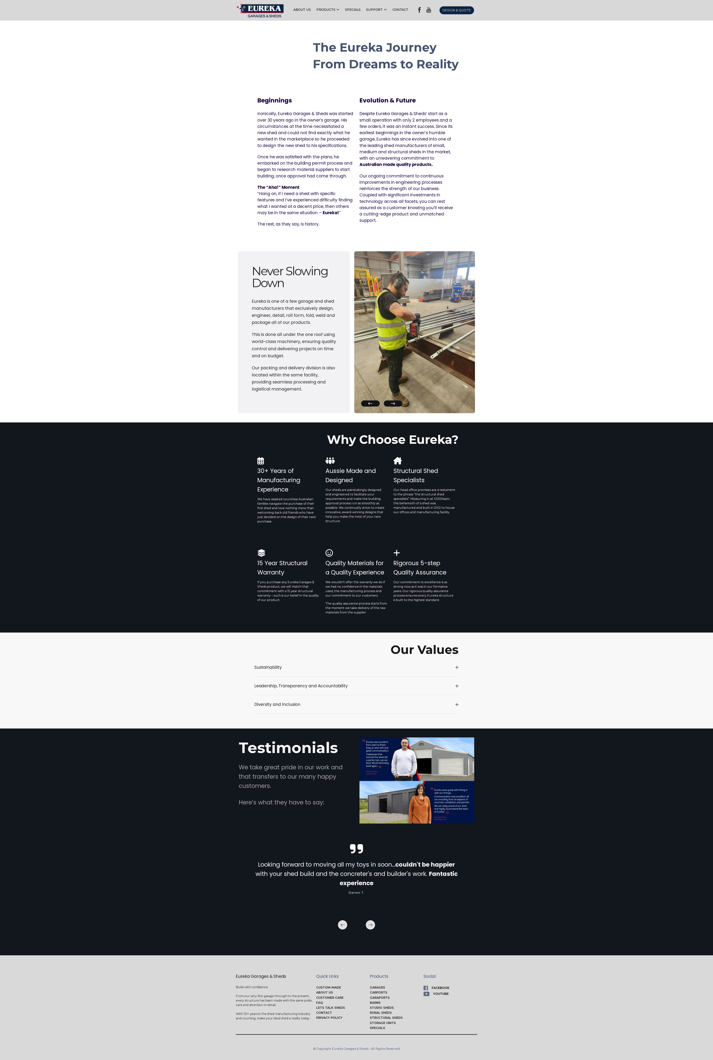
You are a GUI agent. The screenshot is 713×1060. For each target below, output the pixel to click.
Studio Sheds (382, 1008)
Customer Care (330, 997)
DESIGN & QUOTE (456, 10)
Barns (375, 1003)
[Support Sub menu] (385, 9)
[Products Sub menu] (337, 9)
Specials (353, 10)
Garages (377, 987)
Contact (400, 10)
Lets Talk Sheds (330, 1008)
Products (325, 10)
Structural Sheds (386, 1018)
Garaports (380, 997)
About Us (302, 10)
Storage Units (383, 1023)
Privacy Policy (329, 1018)
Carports (378, 992)
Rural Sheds (381, 1013)
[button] (370, 403)
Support (374, 10)
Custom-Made (328, 987)
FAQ (319, 1003)
